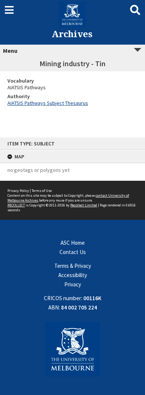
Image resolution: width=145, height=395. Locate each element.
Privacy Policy (18, 190)
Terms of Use (42, 190)
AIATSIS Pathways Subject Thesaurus (47, 103)
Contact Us (72, 252)
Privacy (72, 284)
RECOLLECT (16, 205)
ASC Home (73, 242)
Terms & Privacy (72, 265)
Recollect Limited (83, 205)
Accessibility (72, 275)
